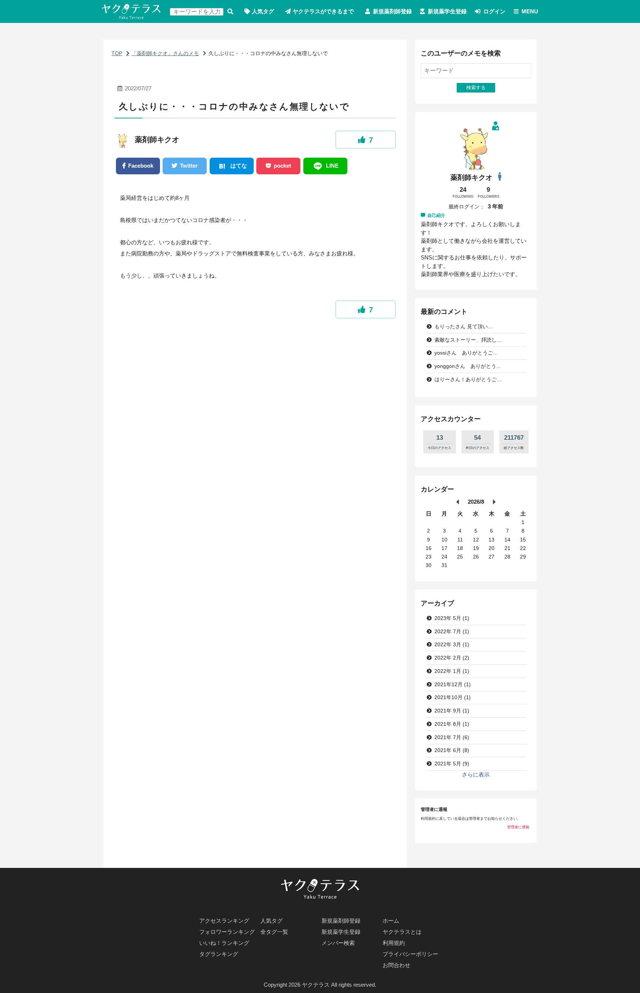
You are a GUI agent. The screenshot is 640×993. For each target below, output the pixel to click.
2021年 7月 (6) (451, 737)
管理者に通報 (518, 827)
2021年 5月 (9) (451, 763)
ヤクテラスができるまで (323, 11)
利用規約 (394, 943)
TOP (116, 53)
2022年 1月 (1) (451, 671)
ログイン (494, 11)
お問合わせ (396, 965)
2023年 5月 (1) (451, 618)
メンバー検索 (338, 943)
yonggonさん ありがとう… (467, 366)
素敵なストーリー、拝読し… (468, 340)
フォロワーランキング (227, 932)
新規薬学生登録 (447, 11)
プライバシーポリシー (410, 954)
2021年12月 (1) (452, 684)
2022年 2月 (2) (451, 658)
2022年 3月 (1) (451, 644)
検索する (230, 11)
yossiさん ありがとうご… (466, 353)
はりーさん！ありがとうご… (468, 379)
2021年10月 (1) (452, 697)
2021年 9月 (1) (451, 711)
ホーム (391, 920)
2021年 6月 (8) (451, 750)
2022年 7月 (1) (451, 631)
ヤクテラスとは (402, 932)
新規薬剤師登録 (392, 11)
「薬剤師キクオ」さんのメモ (165, 53)
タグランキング (218, 954)
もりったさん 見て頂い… (463, 326)
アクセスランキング (224, 920)
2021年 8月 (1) (451, 724)
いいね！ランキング (224, 943)
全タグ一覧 (274, 932)
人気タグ (263, 11)
